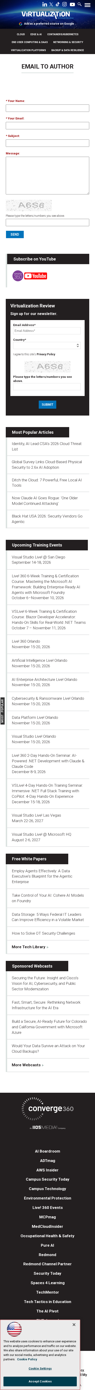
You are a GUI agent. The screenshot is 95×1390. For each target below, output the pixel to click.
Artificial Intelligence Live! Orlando (39, 660)
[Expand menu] (87, 6)
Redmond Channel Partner (47, 1264)
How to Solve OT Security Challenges (43, 933)
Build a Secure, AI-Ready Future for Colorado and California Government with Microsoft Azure (49, 1027)
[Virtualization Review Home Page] (47, 16)
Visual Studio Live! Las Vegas (36, 815)
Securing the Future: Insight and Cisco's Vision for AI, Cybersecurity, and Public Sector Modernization (45, 983)
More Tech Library (28, 947)
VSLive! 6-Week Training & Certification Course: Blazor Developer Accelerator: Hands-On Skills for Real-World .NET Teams (49, 617)
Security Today (47, 1273)
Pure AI (47, 1245)
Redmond (47, 1254)
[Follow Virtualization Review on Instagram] (64, 5)
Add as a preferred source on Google (49, 23)
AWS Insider (47, 1170)
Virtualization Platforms (28, 50)
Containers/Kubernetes (62, 34)
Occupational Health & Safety (47, 1236)
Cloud (21, 34)
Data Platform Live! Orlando (35, 717)
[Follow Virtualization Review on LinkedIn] (44, 5)
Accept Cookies (40, 1381)
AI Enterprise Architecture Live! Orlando (44, 679)
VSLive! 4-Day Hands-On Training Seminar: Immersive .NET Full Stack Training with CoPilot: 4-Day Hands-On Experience (47, 791)
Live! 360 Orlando (26, 641)
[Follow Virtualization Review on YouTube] (72, 5)
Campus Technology (47, 1188)
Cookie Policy (27, 1359)
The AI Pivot (47, 1311)
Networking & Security (68, 42)
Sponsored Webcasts (32, 966)
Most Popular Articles (32, 432)
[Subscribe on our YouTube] (27, 280)
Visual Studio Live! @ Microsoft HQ (41, 834)
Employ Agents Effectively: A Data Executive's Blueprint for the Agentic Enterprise (42, 876)
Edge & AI (36, 34)
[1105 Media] (47, 1128)
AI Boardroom (47, 1151)
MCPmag (47, 1217)
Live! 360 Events (48, 1207)
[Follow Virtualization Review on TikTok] (57, 5)
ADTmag (47, 1160)
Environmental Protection (47, 1198)
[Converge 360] (47, 1109)
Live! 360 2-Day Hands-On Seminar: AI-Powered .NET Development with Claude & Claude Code (48, 761)
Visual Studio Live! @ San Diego (38, 557)
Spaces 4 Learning (48, 1282)
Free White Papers (29, 858)
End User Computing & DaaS (30, 42)
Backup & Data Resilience (67, 50)
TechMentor (47, 1292)
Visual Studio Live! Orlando (34, 736)
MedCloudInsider (47, 1226)
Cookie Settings (40, 1368)
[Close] (74, 1325)
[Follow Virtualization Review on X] (51, 5)
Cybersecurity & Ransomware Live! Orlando (48, 698)
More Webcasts (26, 1065)
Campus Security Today (47, 1179)
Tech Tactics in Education (47, 1301)
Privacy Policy (46, 354)
